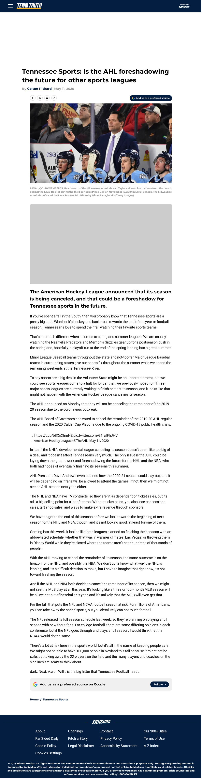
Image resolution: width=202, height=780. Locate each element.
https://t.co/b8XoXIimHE (53, 435)
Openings (75, 731)
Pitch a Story (78, 738)
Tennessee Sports (55, 699)
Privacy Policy (111, 738)
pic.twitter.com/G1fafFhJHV (95, 435)
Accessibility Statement (118, 746)
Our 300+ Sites (155, 731)
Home (34, 699)
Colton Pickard (39, 89)
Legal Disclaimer (81, 746)
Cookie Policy (45, 746)
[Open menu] (10, 6)
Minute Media (25, 763)
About (40, 731)
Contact (106, 731)
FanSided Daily (47, 738)
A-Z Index (151, 746)
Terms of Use (154, 738)
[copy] (54, 98)
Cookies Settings (48, 753)
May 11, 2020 (99, 440)
